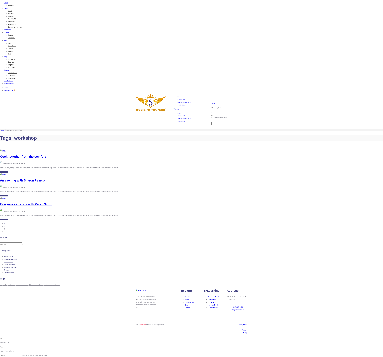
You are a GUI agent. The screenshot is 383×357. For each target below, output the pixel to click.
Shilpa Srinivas (7, 163)
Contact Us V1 (12, 73)
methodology (12, 285)
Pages (6, 8)
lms (1, 285)
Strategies (42, 285)
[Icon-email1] (230, 96)
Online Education (9, 264)
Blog (5, 56)
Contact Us (181, 105)
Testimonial (7, 30)
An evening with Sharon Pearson (23, 180)
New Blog (11, 5)
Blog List (10, 65)
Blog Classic (12, 59)
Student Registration (184, 102)
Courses (6, 32)
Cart (9, 54)
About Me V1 (12, 24)
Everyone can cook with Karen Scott (26, 204)
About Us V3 (12, 21)
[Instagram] (224, 96)
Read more (4, 172)
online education (22, 285)
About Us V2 (12, 19)
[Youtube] (219, 96)
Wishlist (10, 51)
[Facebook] (213, 96)
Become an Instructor (15, 27)
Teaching (49, 285)
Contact (6, 70)
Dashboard (11, 38)
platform (31, 285)
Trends (6, 270)
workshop (56, 285)
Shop (5, 40)
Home (6, 3)
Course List (181, 99)
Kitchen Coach (9, 83)
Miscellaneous (8, 262)
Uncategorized (9, 272)
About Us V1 (12, 16)
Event (10, 11)
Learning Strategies (10, 259)
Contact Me (12, 78)
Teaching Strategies (10, 267)
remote (36, 285)
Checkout (11, 48)
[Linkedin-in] (144, 314)
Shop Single (12, 46)
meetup (4, 285)
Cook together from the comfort (23, 156)
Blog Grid (11, 62)
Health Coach (8, 81)
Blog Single (11, 67)
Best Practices (8, 256)
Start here (11, 13)
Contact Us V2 (12, 75)
